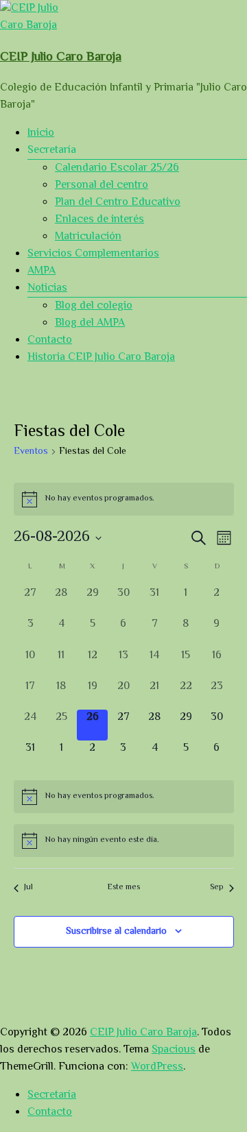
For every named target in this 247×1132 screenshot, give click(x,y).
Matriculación (88, 236)
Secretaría (51, 1095)
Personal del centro (101, 185)
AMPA (41, 271)
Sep (217, 888)
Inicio (40, 133)
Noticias (47, 288)
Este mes (124, 888)
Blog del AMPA (90, 323)
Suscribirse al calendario (116, 931)
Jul (28, 888)
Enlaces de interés (99, 219)
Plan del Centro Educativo (117, 202)
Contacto (49, 340)
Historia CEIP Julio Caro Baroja (101, 357)
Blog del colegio (93, 306)
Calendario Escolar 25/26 (117, 168)
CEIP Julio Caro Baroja (60, 57)
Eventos (31, 452)
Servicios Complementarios (93, 254)
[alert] (124, 499)
